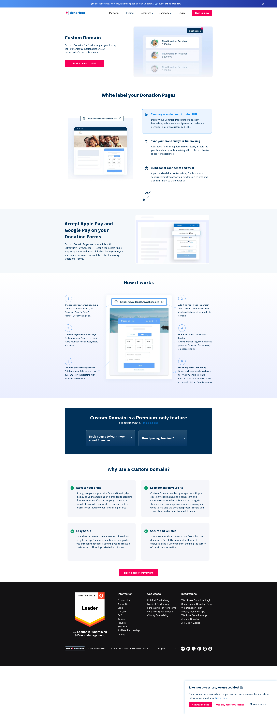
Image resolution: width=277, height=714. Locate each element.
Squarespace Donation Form (196, 604)
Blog (120, 607)
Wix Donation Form (191, 607)
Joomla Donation (190, 619)
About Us (123, 604)
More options (257, 704)
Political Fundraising (158, 600)
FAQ (120, 615)
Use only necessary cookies (230, 704)
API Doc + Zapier (190, 622)
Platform (114, 13)
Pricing (130, 13)
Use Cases (154, 593)
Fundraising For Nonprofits (161, 607)
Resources (145, 13)
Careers (122, 611)
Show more (221, 698)
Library (122, 634)
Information (125, 593)
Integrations (189, 593)
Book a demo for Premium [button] (138, 572)
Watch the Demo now (170, 3)
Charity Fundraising (157, 615)
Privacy (122, 622)
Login (182, 13)
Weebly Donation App (193, 611)
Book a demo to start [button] (84, 63)
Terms (121, 619)
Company (164, 13)
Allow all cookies (200, 704)
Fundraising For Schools (160, 611)
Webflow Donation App (194, 615)
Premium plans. (150, 422)
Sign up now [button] (202, 13)
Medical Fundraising (158, 604)
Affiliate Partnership (129, 630)
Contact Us (124, 600)
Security (122, 626)
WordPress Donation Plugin (196, 600)
